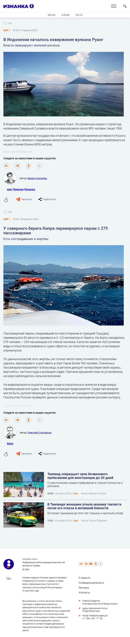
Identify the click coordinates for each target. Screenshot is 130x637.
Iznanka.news (29, 559)
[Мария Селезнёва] (11, 178)
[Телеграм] (17, 165)
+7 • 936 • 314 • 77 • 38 (92, 618)
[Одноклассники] (28, 165)
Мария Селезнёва (37, 178)
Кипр (10, 443)
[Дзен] (39, 165)
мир (9, 189)
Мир (75, 493)
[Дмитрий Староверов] (11, 432)
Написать (26, 199)
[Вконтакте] (6, 165)
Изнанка (29, 189)
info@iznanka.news (91, 611)
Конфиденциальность (91, 582)
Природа (18, 189)
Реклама (84, 587)
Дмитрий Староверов (39, 432)
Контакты (84, 592)
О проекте (84, 577)
